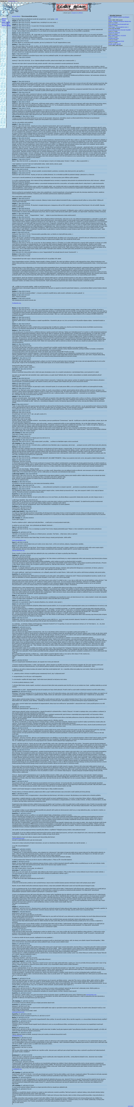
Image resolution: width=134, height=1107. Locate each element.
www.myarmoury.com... (18, 838)
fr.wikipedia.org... (17, 303)
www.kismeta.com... (91, 994)
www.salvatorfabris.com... (19, 540)
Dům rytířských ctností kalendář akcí (118, 24)
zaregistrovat (75, 12)
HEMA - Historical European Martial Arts (119, 21)
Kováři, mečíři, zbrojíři (114, 44)
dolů (56, 19)
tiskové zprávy (6, 25)
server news (5, 24)
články (4, 20)
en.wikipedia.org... (17, 1069)
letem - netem (6, 22)
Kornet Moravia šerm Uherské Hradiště (119, 30)
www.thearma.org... (17, 1036)
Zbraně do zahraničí (114, 33)
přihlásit (80, 12)
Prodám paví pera (113, 38)
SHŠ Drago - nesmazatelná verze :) (118, 27)
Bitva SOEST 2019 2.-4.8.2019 (117, 35)
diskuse (4, 19)
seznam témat (16, 16)
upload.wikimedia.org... (18, 550)
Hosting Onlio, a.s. (13, 1)
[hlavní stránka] (71, 11)
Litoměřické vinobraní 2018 (116, 41)
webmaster (130, 1106)
